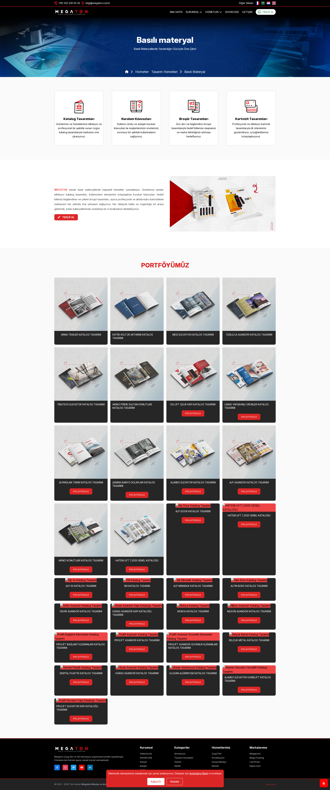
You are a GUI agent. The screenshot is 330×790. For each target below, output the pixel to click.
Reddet (174, 781)
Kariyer (143, 762)
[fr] (257, 3)
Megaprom (255, 753)
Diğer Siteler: (246, 3)
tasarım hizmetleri (164, 72)
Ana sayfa (176, 11)
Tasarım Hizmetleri (183, 757)
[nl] (268, 3)
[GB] (274, 3)
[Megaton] (89, 748)
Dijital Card (255, 766)
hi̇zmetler (142, 72)
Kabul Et (156, 781)
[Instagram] (65, 767)
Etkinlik (215, 766)
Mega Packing (257, 757)
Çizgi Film (217, 753)
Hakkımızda (146, 753)
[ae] (263, 3)
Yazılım (177, 762)
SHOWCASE (232, 11)
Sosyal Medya (219, 762)
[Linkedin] (90, 767)
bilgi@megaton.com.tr (98, 3)
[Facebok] (57, 767)
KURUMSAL (193, 11)
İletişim (247, 11)
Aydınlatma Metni (198, 773)
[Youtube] (82, 767)
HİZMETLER (212, 11)
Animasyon (179, 753)
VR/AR (177, 766)
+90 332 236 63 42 (69, 3)
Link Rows (255, 762)
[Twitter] (73, 767)
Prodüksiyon (218, 757)
